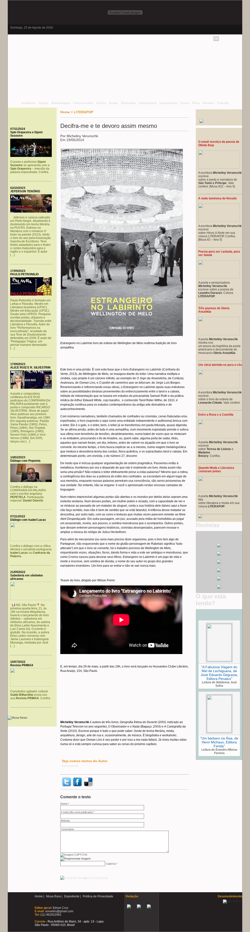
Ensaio (113, 103)
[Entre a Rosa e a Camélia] (219, 437)
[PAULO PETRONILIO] (32, 294)
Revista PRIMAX (21, 665)
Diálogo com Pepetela (25, 460)
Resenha (208, 103)
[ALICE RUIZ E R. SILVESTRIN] (32, 387)
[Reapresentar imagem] (75, 858)
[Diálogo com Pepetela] (32, 481)
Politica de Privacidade (98, 896)
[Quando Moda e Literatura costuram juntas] (219, 491)
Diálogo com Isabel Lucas (28, 520)
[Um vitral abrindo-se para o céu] (219, 387)
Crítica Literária (83, 103)
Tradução (223, 103)
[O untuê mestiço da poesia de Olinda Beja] (219, 167)
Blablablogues (61, 103)
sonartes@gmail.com (58, 911)
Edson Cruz (60, 908)
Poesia (184, 103)
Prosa (195, 103)
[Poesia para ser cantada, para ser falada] (219, 277)
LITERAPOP (83, 112)
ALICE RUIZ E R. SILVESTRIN (30, 367)
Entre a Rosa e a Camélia (215, 414)
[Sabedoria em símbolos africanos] (32, 599)
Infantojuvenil (147, 103)
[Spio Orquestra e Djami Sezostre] (32, 156)
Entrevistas (128, 103)
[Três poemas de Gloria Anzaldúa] (219, 334)
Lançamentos (168, 103)
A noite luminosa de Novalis (217, 198)
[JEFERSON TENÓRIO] (32, 211)
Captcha (111, 863)
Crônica (101, 103)
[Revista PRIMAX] (32, 685)
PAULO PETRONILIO (24, 274)
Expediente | (72, 896)
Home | (39, 896)
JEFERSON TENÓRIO (25, 191)
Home (65, 112)
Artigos (43, 103)
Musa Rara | (54, 896)
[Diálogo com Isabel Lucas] (32, 540)
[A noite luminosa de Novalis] (219, 221)
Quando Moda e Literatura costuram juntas (216, 469)
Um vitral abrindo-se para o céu (220, 365)
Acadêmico (28, 103)
